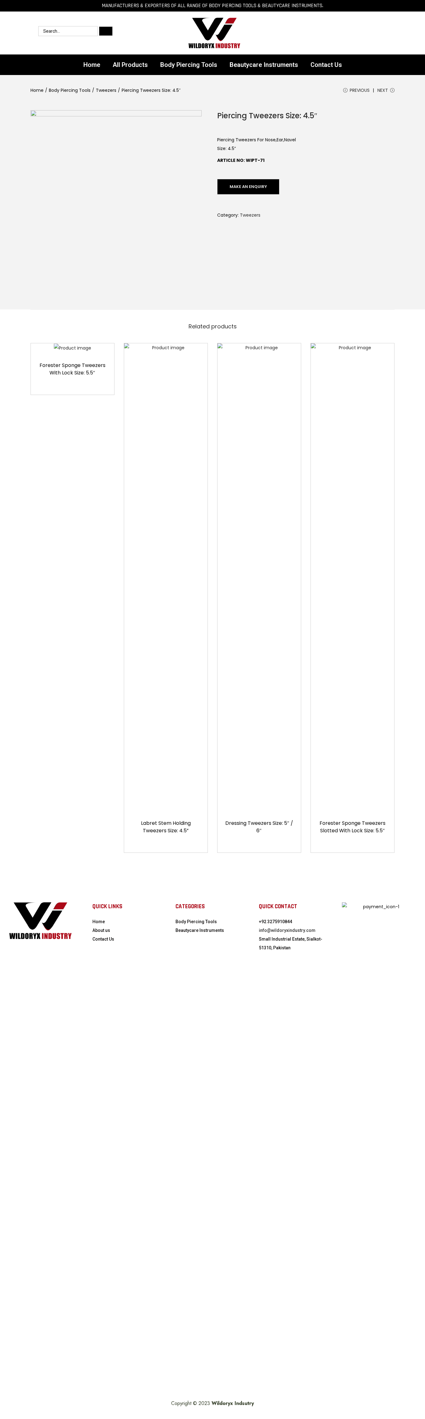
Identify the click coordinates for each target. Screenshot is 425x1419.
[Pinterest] (371, 33)
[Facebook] (333, 33)
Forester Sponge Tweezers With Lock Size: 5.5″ (72, 369)
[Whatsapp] (296, 33)
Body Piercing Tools (188, 64)
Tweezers (106, 90)
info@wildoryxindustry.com (287, 930)
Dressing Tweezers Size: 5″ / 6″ (259, 827)
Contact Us (326, 64)
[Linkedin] (352, 33)
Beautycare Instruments (264, 64)
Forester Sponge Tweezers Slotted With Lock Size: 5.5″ (352, 827)
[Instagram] (315, 33)
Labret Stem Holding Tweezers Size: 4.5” (166, 827)
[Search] (106, 31)
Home (91, 64)
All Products (130, 64)
